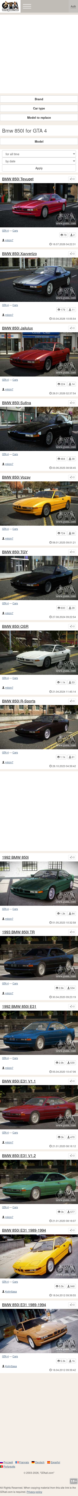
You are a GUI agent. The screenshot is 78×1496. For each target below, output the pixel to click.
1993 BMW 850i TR (18, 932)
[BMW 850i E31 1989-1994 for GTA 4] (39, 1256)
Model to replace (39, 117)
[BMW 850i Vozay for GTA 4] (39, 503)
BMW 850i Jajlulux (17, 328)
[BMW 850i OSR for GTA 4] (39, 653)
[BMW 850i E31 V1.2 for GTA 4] (39, 1182)
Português (9, 1466)
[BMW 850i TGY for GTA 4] (39, 578)
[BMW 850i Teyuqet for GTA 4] (39, 205)
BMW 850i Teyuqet (17, 179)
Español (55, 1462)
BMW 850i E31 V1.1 (19, 1081)
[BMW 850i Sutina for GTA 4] (39, 429)
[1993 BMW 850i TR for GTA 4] (39, 958)
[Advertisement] (39, 54)
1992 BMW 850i (15, 857)
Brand (39, 99)
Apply (39, 168)
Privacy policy (34, 1491)
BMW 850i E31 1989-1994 (24, 1230)
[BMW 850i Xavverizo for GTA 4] (39, 280)
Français (24, 1462)
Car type (39, 108)
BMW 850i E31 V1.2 (19, 1155)
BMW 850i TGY (15, 552)
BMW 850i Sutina (16, 403)
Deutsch (40, 1462)
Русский (8, 1462)
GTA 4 (5, 230)
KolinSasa (11, 1291)
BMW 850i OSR (15, 626)
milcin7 (9, 240)
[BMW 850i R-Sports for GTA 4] (39, 727)
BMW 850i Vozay (16, 477)
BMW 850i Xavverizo (19, 254)
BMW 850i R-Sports (18, 701)
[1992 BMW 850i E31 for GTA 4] (39, 1033)
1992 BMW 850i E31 (19, 1006)
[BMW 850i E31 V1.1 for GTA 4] (39, 1107)
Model (39, 141)
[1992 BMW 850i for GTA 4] (39, 883)
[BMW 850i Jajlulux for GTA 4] (39, 354)
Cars (15, 230)
